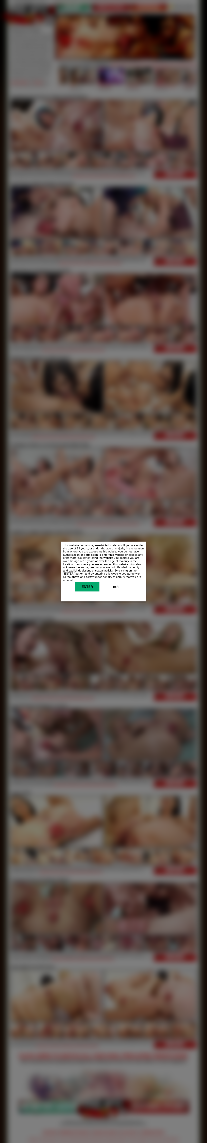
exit (115, 587)
